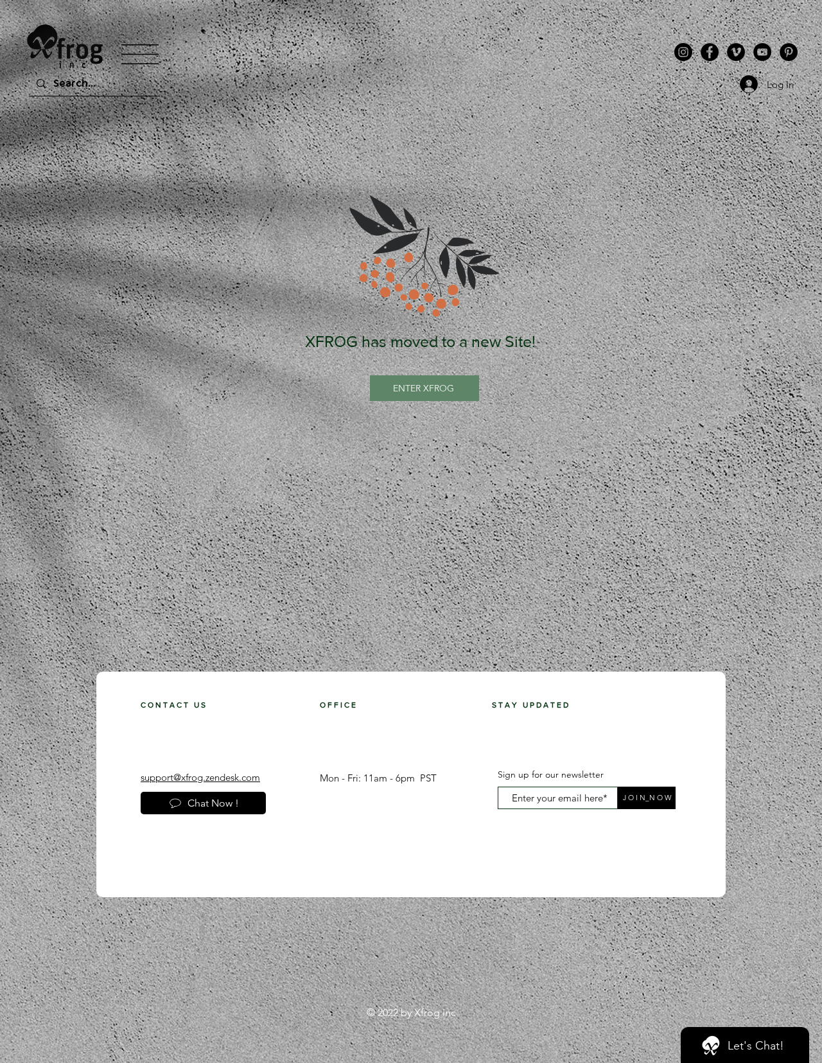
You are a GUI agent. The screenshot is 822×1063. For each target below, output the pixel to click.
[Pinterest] (789, 52)
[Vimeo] (736, 52)
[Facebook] (710, 52)
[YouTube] (762, 52)
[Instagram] (683, 52)
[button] (140, 54)
